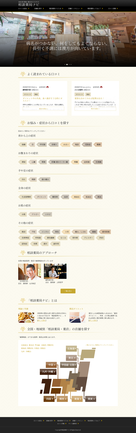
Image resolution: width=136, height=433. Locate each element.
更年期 (75, 237)
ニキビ (48, 214)
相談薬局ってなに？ (94, 8)
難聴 (98, 144)
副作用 (56, 243)
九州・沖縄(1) (26, 351)
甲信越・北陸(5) (40, 345)
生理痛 (98, 162)
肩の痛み (45, 179)
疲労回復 (105, 231)
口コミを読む (22, 8)
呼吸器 (38, 237)
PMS (101, 237)
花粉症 (88, 144)
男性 (57, 231)
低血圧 (88, 196)
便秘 (23, 162)
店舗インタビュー (74, 8)
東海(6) (23, 348)
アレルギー (88, 237)
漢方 (45, 243)
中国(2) (36, 348)
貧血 (99, 196)
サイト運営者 (72, 424)
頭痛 (23, 144)
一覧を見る (68, 291)
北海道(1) (24, 345)
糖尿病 (55, 196)
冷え (23, 179)
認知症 (24, 243)
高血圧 (76, 196)
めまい (66, 144)
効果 (35, 243)
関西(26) (30, 348)
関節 (33, 179)
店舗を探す (38, 8)
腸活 (36, 94)
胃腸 (43, 162)
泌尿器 (87, 162)
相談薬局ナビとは (55, 8)
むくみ (63, 237)
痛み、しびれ (80, 231)
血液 (66, 196)
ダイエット (27, 94)
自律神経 (25, 237)
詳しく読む (42, 320)
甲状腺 (42, 144)
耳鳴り (54, 144)
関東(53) (50, 345)
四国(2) (42, 348)
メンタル (45, 231)
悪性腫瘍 (50, 237)
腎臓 (76, 162)
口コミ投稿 (112, 8)
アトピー (35, 214)
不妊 (33, 231)
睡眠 (94, 231)
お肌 (23, 214)
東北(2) (31, 345)
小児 (67, 231)
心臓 (33, 162)
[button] (65, 64)
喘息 (77, 144)
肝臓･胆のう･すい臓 (60, 162)
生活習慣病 (26, 196)
